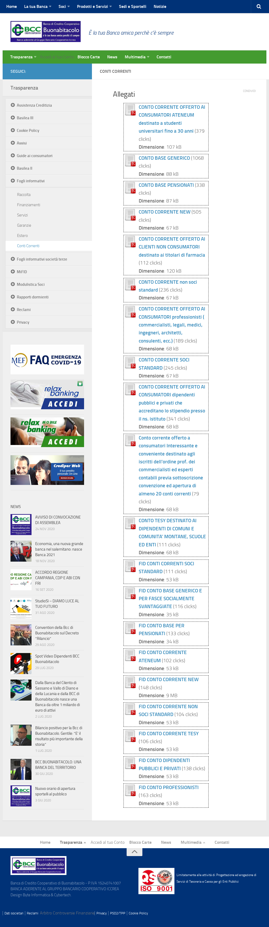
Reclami (24, 309)
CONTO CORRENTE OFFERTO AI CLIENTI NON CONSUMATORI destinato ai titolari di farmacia (172, 247)
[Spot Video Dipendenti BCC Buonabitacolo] (21, 663)
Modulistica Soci (31, 284)
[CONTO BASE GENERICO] (130, 165)
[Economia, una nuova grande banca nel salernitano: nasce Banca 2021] (21, 551)
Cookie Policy (28, 130)
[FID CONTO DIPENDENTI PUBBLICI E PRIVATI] (130, 768)
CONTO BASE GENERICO (164, 158)
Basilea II (24, 168)
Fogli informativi (31, 181)
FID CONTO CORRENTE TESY (169, 734)
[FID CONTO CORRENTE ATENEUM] (130, 660)
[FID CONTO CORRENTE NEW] (130, 687)
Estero (22, 235)
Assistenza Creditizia (34, 105)
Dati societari (13, 913)
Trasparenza (21, 56)
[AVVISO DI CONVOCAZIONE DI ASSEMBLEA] (21, 524)
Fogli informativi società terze (42, 259)
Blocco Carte (88, 56)
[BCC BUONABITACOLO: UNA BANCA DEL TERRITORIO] (21, 769)
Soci (62, 6)
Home (11, 6)
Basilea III (25, 118)
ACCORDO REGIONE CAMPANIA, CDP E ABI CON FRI (57, 578)
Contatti (164, 56)
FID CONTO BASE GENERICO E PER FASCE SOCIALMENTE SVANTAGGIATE (170, 599)
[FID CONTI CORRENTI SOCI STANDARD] (130, 571)
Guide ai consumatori (35, 155)
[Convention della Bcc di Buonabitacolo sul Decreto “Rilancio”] (21, 634)
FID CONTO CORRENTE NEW (169, 679)
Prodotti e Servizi (92, 6)
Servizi (22, 215)
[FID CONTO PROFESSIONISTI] (130, 795)
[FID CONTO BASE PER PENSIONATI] (130, 633)
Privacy (23, 322)
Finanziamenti (28, 205)
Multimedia (135, 56)
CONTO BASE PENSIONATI (166, 185)
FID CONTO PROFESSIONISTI (169, 787)
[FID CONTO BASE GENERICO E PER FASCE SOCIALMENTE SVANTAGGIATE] (130, 598)
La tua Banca (36, 6)
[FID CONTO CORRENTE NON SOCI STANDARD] (130, 714)
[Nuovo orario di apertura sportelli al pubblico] (21, 795)
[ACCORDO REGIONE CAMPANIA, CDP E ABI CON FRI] (21, 579)
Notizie (160, 6)
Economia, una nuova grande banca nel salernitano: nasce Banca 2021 (59, 549)
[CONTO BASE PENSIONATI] (130, 192)
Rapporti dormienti (33, 297)
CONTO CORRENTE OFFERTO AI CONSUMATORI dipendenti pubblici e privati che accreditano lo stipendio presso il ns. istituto (172, 403)
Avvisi (22, 143)
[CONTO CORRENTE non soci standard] (130, 289)
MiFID (22, 272)
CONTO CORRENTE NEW (164, 212)
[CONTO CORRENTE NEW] (130, 219)
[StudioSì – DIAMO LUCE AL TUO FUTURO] (21, 608)
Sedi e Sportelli (132, 6)
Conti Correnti (28, 246)
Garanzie (24, 225)
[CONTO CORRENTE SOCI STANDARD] (130, 367)
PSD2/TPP (117, 913)
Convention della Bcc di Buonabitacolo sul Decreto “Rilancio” (57, 633)
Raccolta (23, 194)
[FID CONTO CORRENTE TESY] (130, 741)
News (112, 56)
